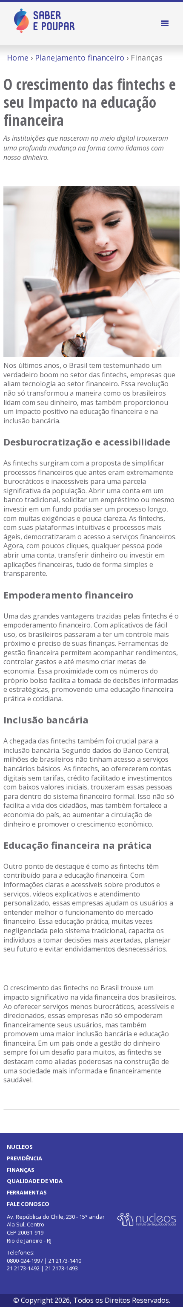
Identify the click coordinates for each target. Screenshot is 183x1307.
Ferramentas (27, 1192)
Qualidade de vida (35, 1181)
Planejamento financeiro (79, 57)
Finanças (20, 1170)
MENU (166, 23)
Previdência (24, 1158)
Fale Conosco (28, 1204)
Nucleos (20, 1147)
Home (18, 57)
